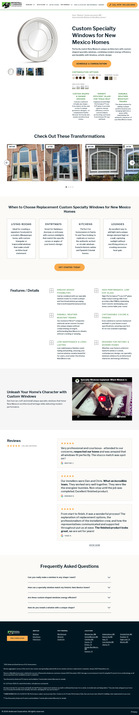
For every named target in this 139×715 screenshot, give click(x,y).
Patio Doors (37, 639)
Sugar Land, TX (125, 639)
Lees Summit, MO (108, 642)
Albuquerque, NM (90, 634)
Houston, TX (89, 651)
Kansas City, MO (107, 637)
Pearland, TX (124, 637)
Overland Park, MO (126, 634)
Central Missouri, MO (91, 637)
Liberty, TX (105, 645)
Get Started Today (69, 267)
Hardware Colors (111, 75)
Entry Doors (54, 5)
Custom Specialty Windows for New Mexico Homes (88, 17)
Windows (80, 15)
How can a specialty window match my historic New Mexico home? (59, 587)
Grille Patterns (78, 84)
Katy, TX (105, 639)
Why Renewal (61, 634)
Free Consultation (17, 638)
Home (74, 15)
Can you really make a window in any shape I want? (52, 577)
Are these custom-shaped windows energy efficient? (52, 597)
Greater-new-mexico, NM (93, 15)
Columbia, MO (89, 639)
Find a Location (80, 5)
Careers (101, 5)
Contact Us (61, 639)
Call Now (123, 5)
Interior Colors (95, 75)
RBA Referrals (92, 5)
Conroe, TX (88, 642)
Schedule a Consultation (91, 63)
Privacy (134, 712)
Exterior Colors (78, 75)
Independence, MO (108, 634)
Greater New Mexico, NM (91, 648)
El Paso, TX (88, 645)
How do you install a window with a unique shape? (51, 608)
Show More (94, 545)
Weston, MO (124, 642)
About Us (60, 637)
